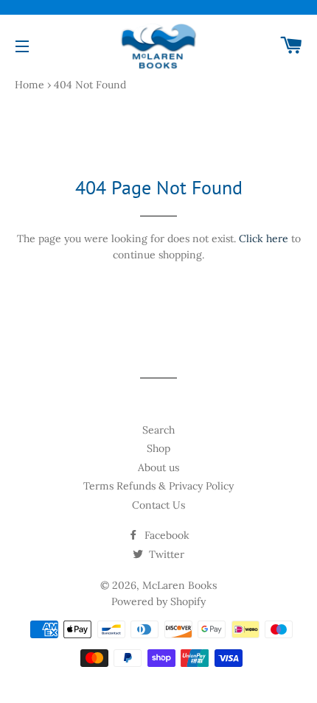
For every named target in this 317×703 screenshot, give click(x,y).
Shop (158, 448)
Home (29, 84)
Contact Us (158, 505)
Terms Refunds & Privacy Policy (158, 485)
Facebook (165, 535)
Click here (263, 238)
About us (158, 467)
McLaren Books (179, 585)
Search (158, 430)
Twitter (165, 554)
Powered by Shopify (158, 601)
